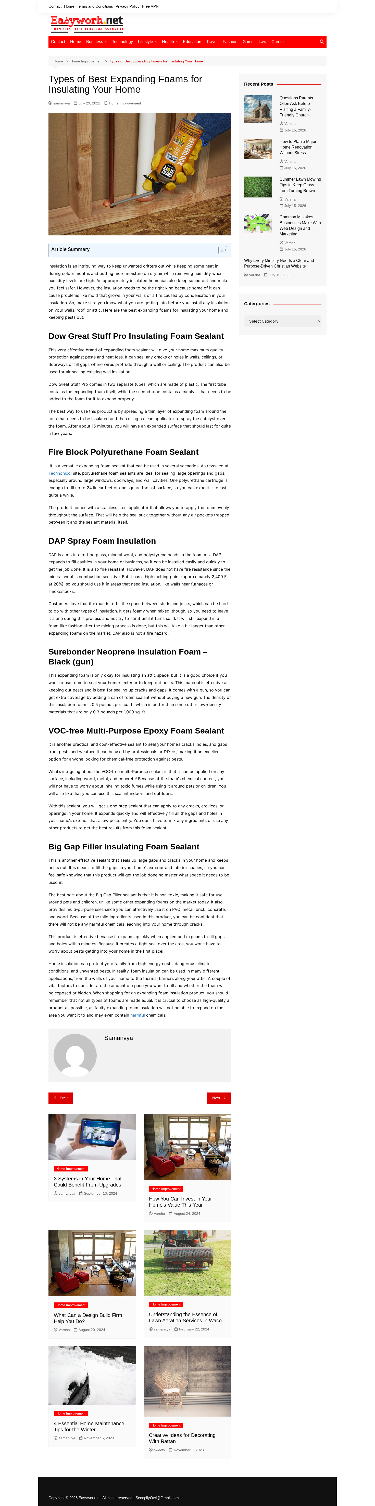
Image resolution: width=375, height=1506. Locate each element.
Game (248, 41)
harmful (137, 1015)
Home (69, 6)
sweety (159, 1450)
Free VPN (150, 6)
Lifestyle (145, 41)
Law (262, 41)
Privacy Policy (128, 6)
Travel (212, 41)
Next (216, 1098)
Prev (64, 1098)
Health (168, 41)
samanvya (61, 103)
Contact (54, 6)
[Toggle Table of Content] (220, 250)
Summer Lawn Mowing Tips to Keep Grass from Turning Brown (300, 185)
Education (192, 41)
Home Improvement (125, 103)
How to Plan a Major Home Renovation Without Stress (298, 147)
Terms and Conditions (95, 6)
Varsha (159, 1213)
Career (277, 41)
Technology (122, 41)
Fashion (230, 41)
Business (94, 41)
